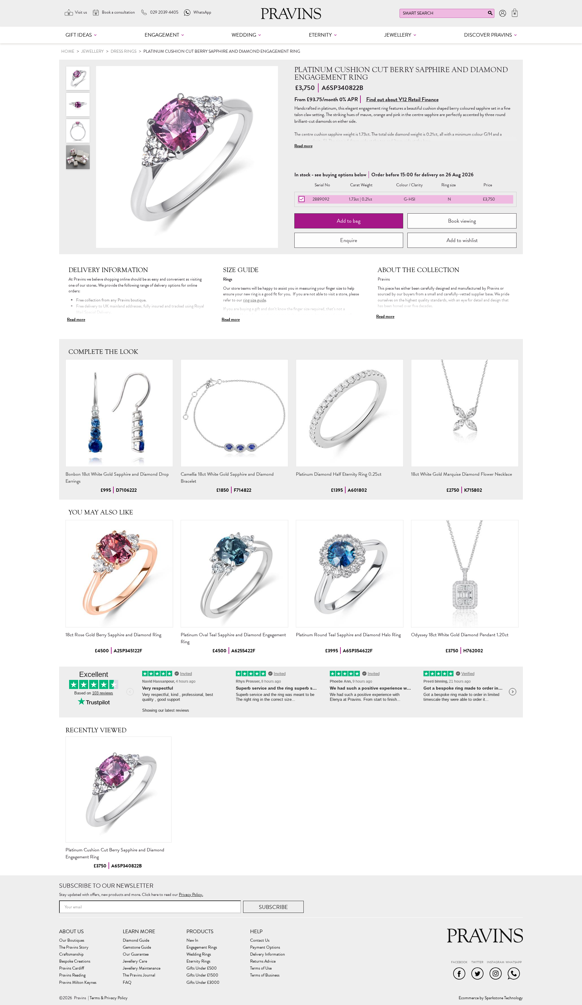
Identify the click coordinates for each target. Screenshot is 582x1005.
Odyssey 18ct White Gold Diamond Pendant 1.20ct (459, 634)
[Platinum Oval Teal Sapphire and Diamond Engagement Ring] (234, 573)
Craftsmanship (71, 954)
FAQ (127, 983)
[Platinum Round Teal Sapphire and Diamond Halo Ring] (349, 573)
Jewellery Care (135, 961)
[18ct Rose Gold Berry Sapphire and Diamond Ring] (119, 573)
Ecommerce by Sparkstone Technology (491, 998)
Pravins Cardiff (71, 968)
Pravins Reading (72, 975)
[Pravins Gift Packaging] (78, 157)
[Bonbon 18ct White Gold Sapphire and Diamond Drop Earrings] (119, 413)
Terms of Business (264, 975)
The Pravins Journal (139, 975)
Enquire (348, 240)
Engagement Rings (201, 947)
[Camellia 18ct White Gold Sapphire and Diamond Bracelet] (234, 413)
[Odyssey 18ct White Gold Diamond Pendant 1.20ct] (465, 573)
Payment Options (265, 947)
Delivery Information (267, 954)
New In (192, 940)
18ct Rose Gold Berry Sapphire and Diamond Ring (113, 634)
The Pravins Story (74, 947)
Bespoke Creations (74, 961)
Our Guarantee (136, 954)
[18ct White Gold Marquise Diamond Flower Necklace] (465, 413)
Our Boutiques (71, 940)
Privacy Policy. (191, 894)
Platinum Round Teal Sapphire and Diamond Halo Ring (348, 634)
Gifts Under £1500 (202, 975)
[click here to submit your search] (490, 14)
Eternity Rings (198, 961)
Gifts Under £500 (201, 968)
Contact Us (259, 940)
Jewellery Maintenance (141, 968)
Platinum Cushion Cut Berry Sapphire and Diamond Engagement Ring (114, 853)
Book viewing (462, 221)
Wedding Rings (198, 954)
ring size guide (254, 300)
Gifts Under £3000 (202, 983)
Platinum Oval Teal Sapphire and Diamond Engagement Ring (233, 638)
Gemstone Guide (137, 947)
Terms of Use (261, 968)
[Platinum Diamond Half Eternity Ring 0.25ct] (349, 413)
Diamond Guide (136, 940)
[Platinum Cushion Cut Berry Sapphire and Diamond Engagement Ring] (118, 790)
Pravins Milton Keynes (77, 983)
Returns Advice (263, 961)
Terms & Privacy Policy (109, 998)
